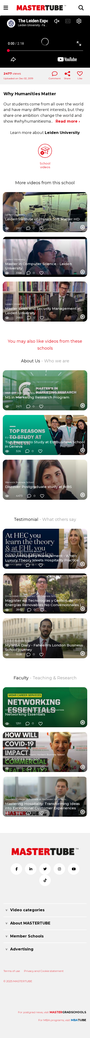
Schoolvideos (45, 165)
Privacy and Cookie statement (44, 971)
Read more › (68, 121)
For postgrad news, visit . (52, 1012)
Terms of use (11, 971)
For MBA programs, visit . (62, 1020)
